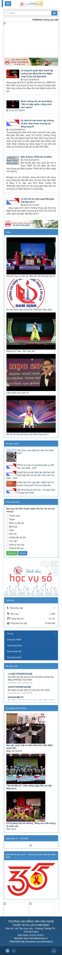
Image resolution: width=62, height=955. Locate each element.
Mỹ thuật (13, 526)
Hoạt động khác (14, 657)
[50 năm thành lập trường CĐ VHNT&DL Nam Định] (26, 293)
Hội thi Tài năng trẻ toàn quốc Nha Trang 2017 (27, 434)
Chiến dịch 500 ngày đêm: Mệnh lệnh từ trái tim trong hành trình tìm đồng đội (35, 484)
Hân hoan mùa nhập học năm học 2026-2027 (35, 452)
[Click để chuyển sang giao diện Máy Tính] (14, 950)
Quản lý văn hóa (16, 544)
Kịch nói (12, 533)
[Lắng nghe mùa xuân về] (31, 372)
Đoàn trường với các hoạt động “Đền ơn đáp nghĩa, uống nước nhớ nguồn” (36, 104)
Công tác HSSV (14, 639)
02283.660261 (36, 935)
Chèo (11, 530)
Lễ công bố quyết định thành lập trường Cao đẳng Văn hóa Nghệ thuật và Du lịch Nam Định (37, 73)
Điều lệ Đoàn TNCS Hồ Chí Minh (36, 156)
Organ (12, 519)
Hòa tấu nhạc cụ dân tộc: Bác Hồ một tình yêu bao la (30, 276)
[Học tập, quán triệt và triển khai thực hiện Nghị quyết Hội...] (31, 728)
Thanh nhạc (14, 515)
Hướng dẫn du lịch (17, 537)
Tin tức (10, 633)
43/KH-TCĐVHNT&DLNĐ (19, 677)
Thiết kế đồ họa (16, 548)
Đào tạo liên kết (14, 651)
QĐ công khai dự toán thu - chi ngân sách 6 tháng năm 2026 (36, 491)
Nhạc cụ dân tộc (16, 522)
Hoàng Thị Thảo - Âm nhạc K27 (20, 351)
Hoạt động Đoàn (14, 645)
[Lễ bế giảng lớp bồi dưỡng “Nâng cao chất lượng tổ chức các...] (31, 806)
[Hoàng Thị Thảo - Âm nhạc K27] (31, 330)
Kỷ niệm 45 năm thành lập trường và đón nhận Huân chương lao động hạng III (37, 123)
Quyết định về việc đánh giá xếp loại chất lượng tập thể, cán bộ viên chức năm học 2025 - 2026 (30, 475)
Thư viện (13, 540)
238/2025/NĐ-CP (15, 687)
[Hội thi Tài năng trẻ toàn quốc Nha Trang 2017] (31, 413)
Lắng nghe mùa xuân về (17, 392)
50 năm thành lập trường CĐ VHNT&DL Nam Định (29, 309)
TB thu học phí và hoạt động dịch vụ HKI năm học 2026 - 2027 (35, 466)
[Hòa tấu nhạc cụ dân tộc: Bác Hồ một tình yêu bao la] (31, 255)
